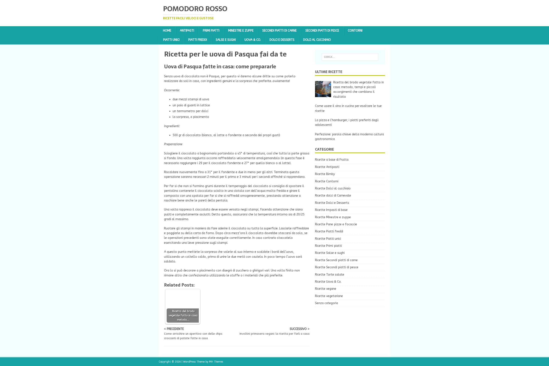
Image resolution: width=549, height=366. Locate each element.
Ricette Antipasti (327, 167)
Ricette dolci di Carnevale (333, 195)
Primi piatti (211, 30)
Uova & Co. (252, 40)
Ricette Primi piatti (328, 246)
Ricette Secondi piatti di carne (336, 260)
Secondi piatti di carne (279, 30)
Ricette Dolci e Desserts (332, 203)
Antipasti (187, 30)
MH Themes (216, 361)
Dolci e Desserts (282, 40)
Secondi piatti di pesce (322, 30)
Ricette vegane (325, 289)
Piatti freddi (197, 40)
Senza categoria (326, 303)
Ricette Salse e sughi (330, 253)
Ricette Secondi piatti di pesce (336, 267)
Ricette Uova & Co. (328, 282)
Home (167, 30)
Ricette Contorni (326, 181)
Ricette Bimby (325, 174)
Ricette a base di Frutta (331, 160)
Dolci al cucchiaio (317, 40)
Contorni (355, 30)
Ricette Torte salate (329, 274)
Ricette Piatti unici (328, 239)
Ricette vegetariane (329, 296)
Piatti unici (171, 40)
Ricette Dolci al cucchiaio (333, 188)
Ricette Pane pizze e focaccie (336, 224)
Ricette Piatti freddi (329, 231)
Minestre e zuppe (240, 30)
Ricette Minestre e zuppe (333, 217)
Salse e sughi (226, 40)
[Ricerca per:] (350, 57)
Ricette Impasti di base (331, 210)
